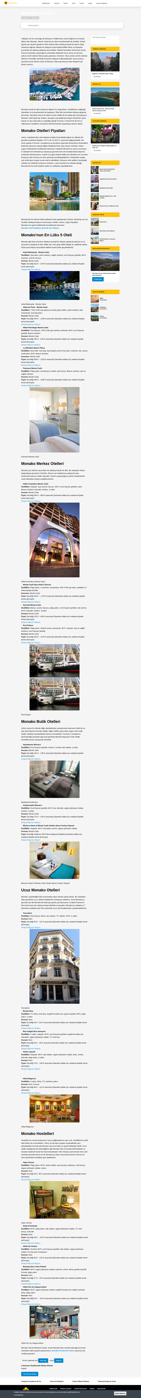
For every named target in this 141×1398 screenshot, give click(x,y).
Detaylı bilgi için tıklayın (30, 643)
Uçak (90, 3)
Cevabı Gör (98, 279)
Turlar (81, 3)
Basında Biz (101, 1388)
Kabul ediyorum (120, 1393)
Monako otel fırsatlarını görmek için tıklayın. (40, 228)
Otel (73, 3)
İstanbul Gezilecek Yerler (107, 1381)
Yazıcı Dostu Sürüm (29, 1374)
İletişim (92, 1388)
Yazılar (56, 3)
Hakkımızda (53, 1388)
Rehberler (46, 3)
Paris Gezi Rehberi (56, 1381)
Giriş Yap (43, 1360)
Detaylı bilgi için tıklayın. (31, 269)
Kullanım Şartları (65, 1388)
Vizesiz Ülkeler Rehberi (80, 1381)
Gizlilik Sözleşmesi (80, 1388)
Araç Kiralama (101, 3)
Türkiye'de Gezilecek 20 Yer (31, 1381)
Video (65, 3)
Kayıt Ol (58, 1360)
